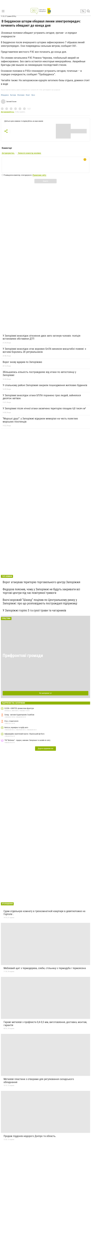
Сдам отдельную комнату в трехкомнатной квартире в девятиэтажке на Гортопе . (44, 913)
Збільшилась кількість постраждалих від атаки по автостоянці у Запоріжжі (39, 373)
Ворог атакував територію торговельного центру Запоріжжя (41, 582)
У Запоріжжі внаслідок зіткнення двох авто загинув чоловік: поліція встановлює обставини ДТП (41, 337)
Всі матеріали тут (45, 693)
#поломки (20, 95)
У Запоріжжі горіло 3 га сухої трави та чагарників (34, 610)
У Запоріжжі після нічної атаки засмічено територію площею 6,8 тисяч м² (44, 408)
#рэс (33, 95)
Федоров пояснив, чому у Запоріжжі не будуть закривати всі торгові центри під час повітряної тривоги (41, 591)
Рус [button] (83, 11)
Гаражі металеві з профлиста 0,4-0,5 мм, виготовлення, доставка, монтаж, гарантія (45, 1024)
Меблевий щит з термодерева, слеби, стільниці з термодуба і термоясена (45, 968)
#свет (28, 95)
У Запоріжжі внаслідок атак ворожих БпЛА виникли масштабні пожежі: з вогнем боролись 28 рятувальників (44, 350)
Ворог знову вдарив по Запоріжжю (22, 362)
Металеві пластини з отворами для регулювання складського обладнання (39, 1081)
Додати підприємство (45, 748)
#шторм (13, 95)
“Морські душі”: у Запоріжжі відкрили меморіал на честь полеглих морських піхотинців (40, 420)
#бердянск (5, 95)
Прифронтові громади (23, 655)
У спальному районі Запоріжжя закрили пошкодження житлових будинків (45, 385)
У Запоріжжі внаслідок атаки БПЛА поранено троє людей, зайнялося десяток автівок (42, 397)
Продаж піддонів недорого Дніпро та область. (30, 1136)
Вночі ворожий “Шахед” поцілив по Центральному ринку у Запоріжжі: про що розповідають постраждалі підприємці (40, 601)
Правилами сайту (39, 175)
